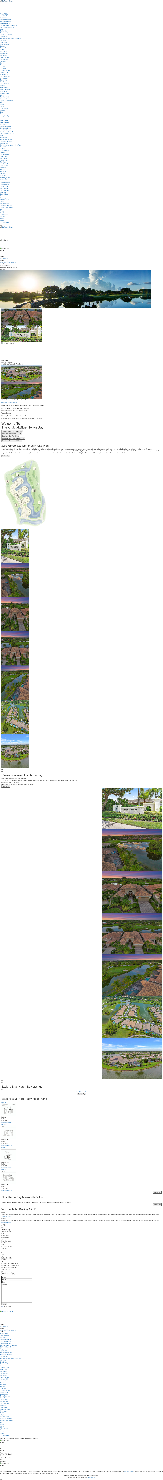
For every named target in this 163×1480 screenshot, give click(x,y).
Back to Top (5, 456)
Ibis (1, 102)
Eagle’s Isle (3, 50)
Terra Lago (3, 91)
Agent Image (91, 1477)
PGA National (4, 108)
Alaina (3, 1147)
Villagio (2, 95)
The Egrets (3, 52)
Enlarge (3, 1123)
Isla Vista (2, 67)
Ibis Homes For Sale (6, 33)
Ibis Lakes (3, 65)
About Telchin (4, 14)
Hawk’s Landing (4, 57)
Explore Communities (6, 101)
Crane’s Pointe (4, 48)
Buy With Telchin (6, 1222)
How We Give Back (5, 23)
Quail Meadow (4, 84)
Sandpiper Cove (5, 89)
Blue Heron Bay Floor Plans (10, 436)
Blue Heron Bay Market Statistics (12, 441)
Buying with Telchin (5, 20)
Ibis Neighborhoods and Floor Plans (10, 38)
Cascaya (2, 46)
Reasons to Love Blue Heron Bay (12, 431)
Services (2, 110)
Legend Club (4, 72)
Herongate (3, 61)
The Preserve (4, 82)
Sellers (2, 114)
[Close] (1, 225)
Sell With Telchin (6, 1216)
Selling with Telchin (5, 21)
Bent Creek (3, 42)
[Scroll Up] (1, 1479)
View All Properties (81, 1092)
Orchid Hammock (5, 76)
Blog (1, 29)
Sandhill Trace (4, 87)
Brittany (3, 1170)
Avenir (2, 104)
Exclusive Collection (6, 35)
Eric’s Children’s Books (7, 27)
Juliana (3, 1102)
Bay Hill (2, 106)
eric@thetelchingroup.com (8, 262)
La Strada (3, 69)
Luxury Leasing (4, 116)
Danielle (3, 1124)
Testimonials (3, 18)
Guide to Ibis (4, 37)
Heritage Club (4, 59)
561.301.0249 (4, 258)
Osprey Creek (4, 80)
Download (9, 1123)
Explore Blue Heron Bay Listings (11, 433)
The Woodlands (4, 97)
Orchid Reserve (4, 78)
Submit (4, 1304)
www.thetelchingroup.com (9, 403)
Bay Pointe (3, 40)
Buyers (2, 112)
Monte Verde (4, 74)
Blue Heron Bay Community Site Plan (13, 438)
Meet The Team (5, 16)
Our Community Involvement (8, 25)
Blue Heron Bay (4, 44)
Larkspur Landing (5, 70)
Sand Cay (3, 86)
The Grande (3, 55)
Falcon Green (4, 53)
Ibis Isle (2, 63)
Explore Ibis (3, 31)
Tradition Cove (4, 93)
